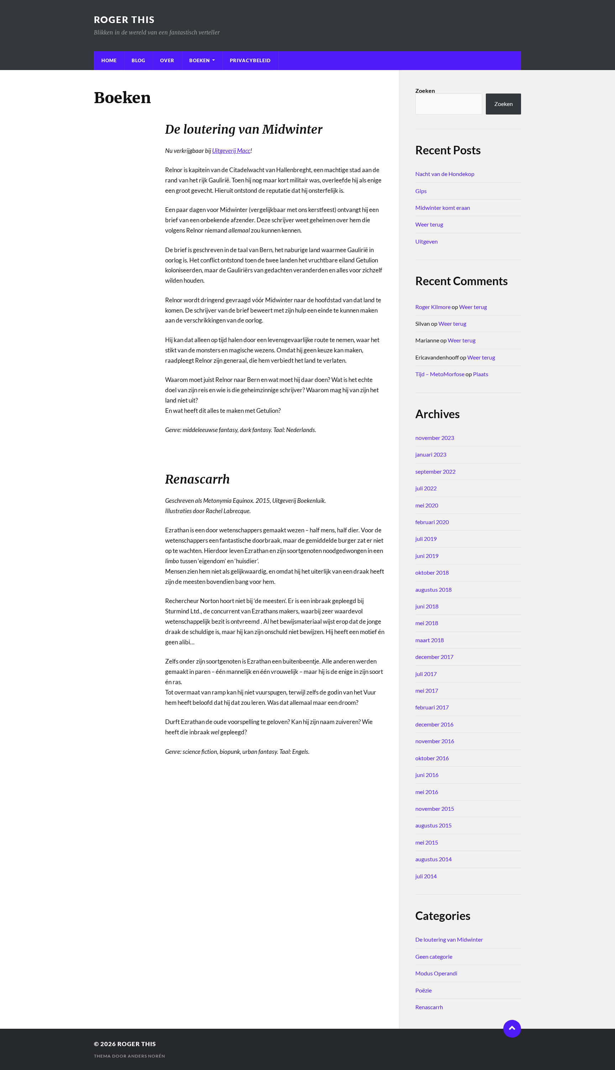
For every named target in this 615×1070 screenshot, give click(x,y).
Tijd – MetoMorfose (439, 374)
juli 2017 (426, 673)
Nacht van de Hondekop (444, 173)
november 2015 (434, 808)
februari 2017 (432, 707)
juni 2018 (426, 606)
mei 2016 (426, 791)
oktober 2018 (432, 572)
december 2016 (434, 724)
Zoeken (425, 90)
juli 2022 (426, 488)
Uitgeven (426, 241)
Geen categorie (433, 956)
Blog (138, 60)
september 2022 (435, 471)
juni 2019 (426, 555)
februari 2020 (432, 521)
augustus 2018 (433, 589)
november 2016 (434, 741)
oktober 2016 (432, 758)
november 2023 (434, 437)
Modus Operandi (436, 973)
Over (167, 60)
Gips (421, 190)
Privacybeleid (250, 60)
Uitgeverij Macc (231, 150)
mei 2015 (426, 842)
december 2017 (434, 656)
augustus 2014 (433, 859)
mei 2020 (426, 505)
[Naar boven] (512, 1029)
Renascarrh (429, 1007)
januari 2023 (430, 454)
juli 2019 (426, 538)
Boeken (199, 60)
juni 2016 (426, 774)
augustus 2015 (433, 825)
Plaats (480, 374)
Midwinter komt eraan (442, 207)
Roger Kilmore (433, 306)
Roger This (124, 19)
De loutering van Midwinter (449, 939)
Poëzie (423, 990)
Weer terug (429, 224)
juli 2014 (426, 876)
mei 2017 (426, 690)
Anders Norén (146, 1056)
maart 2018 (429, 640)
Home (109, 60)
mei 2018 (426, 622)
